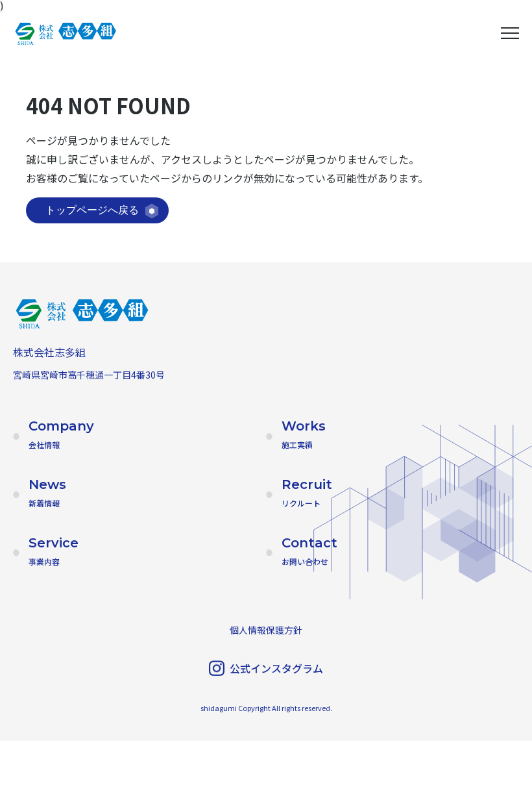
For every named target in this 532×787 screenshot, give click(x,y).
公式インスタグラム (276, 668)
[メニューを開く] (510, 33)
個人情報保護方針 (266, 629)
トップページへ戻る (92, 210)
